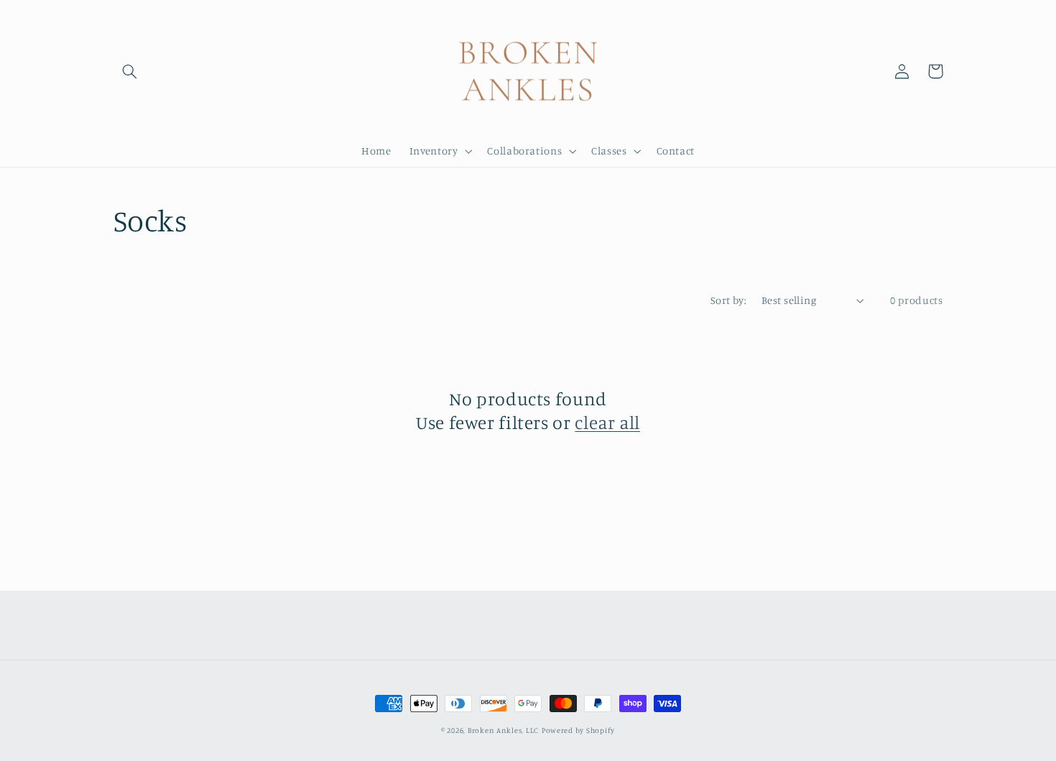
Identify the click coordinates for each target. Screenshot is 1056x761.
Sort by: (728, 300)
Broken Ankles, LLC (503, 730)
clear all (607, 422)
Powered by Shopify (578, 730)
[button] (130, 71)
